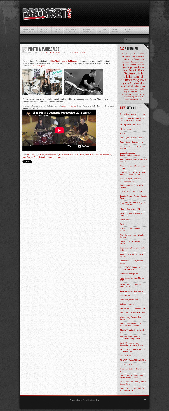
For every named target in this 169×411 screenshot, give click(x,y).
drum (142, 62)
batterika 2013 (128, 59)
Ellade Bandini (138, 99)
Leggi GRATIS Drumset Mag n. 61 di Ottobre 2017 (133, 350)
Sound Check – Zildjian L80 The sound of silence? (132, 389)
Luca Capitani (27, 157)
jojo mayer (126, 56)
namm (142, 54)
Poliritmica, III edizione (129, 300)
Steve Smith (139, 97)
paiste (126, 83)
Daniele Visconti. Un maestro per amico (132, 230)
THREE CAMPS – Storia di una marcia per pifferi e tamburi (132, 119)
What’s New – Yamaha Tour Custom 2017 (130, 318)
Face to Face (136, 70)
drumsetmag (79, 155)
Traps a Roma (125, 356)
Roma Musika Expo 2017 (129, 274)
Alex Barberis (32, 155)
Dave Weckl (126, 54)
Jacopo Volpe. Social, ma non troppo (131, 262)
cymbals (133, 67)
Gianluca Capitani (38, 66)
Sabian (128, 73)
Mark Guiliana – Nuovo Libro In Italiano (132, 236)
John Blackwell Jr (127, 365)
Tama (143, 80)
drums (140, 67)
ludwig (132, 92)
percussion (141, 94)
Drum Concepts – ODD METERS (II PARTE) (132, 214)
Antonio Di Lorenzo (137, 56)
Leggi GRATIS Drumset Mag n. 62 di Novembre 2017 (133, 268)
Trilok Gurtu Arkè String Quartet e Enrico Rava (133, 383)
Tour (132, 62)
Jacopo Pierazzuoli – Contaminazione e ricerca (130, 154)
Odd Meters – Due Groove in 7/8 (132, 114)
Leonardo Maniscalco (70, 61)
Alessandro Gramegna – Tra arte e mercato (133, 160)
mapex (126, 92)
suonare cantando (55, 157)
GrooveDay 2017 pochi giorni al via (132, 370)
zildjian (128, 77)
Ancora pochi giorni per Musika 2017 (132, 279)
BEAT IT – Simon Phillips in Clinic (133, 360)
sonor (142, 86)
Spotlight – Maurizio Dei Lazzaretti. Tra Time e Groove (131, 344)
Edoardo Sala (139, 59)
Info (97, 400)
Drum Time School (69, 106)
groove (126, 67)
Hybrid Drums (125, 220)
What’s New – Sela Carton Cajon (132, 313)
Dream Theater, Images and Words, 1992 (130, 286)
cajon (137, 89)
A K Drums (124, 133)
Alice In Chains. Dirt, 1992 (130, 209)
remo (125, 70)
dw (143, 64)
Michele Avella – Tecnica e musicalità (130, 148)
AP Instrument (125, 129)
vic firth (138, 73)
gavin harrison (135, 54)
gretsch (126, 65)
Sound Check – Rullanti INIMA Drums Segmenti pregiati (131, 376)
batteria (41, 155)
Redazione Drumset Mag (50, 53)
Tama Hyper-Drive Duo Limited (132, 138)
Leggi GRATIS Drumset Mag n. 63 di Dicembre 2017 (133, 204)
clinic (135, 94)
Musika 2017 (125, 295)
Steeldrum (124, 224)
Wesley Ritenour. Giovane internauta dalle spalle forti (130, 337)
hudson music (129, 89)
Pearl (133, 83)
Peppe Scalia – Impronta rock (131, 142)
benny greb (139, 92)
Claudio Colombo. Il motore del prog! (132, 331)
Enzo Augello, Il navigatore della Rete (132, 249)
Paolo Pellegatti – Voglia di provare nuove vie (130, 180)
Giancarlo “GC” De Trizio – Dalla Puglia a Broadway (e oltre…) (132, 173)
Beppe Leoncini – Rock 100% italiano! (131, 186)
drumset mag (130, 80)
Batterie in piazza (126, 304)
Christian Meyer (129, 99)
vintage (137, 86)
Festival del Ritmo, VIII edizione (132, 308)
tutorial (138, 77)
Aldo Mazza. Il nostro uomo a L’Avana (131, 255)
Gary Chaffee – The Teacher (131, 192)
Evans (137, 62)
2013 (142, 89)
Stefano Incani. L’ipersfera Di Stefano (131, 242)
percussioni (126, 62)
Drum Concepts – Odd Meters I (132, 291)
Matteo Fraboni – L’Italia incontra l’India (132, 167)
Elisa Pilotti (55, 61)
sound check (127, 86)
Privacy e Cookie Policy (78, 400)
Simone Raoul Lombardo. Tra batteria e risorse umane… (131, 325)
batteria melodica (51, 155)
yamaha (140, 83)
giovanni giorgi (128, 97)
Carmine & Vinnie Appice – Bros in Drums (133, 197)
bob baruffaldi (135, 65)
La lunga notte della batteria (130, 125)
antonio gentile (127, 94)
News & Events (78, 53)
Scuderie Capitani (40, 157)
